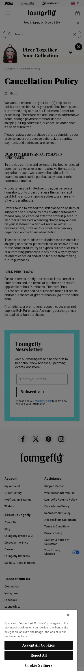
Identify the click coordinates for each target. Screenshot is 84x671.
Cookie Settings (38, 665)
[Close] (68, 615)
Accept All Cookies (38, 645)
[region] (38, 640)
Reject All (38, 655)
